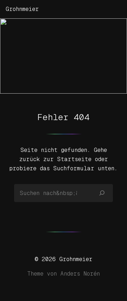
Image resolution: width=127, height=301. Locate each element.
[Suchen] (102, 193)
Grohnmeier (22, 9)
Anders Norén (80, 273)
